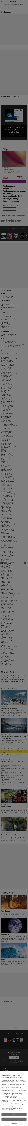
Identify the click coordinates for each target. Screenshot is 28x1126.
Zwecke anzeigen (14, 1123)
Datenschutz (12, 1097)
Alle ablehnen (14, 1119)
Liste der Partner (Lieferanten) (7, 1110)
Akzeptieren (14, 1114)
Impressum (17, 1097)
